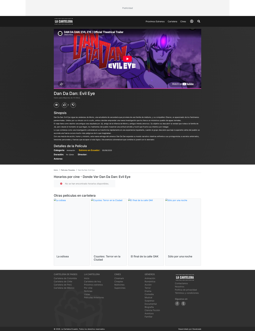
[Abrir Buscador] (198, 21)
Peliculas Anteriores (94, 297)
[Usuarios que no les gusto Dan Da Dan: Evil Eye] (73, 105)
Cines (183, 21)
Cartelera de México (64, 288)
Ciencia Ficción (152, 310)
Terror (148, 288)
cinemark (119, 278)
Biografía (149, 307)
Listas (87, 294)
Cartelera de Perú (63, 284)
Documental (151, 304)
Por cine (88, 288)
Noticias (88, 291)
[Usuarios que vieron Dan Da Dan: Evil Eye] (56, 105)
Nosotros (179, 286)
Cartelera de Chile (63, 281)
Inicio (86, 278)
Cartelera (172, 21)
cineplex (118, 281)
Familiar (148, 316)
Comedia (149, 294)
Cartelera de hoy (92, 281)
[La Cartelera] (64, 21)
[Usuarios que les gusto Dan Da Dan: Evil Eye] (64, 105)
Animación (150, 278)
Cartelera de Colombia (65, 278)
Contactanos (181, 283)
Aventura (149, 313)
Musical (148, 297)
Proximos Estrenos (155, 21)
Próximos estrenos (93, 284)
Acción (148, 284)
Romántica (150, 281)
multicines (119, 284)
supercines (119, 288)
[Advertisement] (128, 8)
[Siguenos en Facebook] (177, 303)
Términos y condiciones (187, 293)
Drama (148, 291)
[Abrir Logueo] (191, 21)
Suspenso (149, 300)
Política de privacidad (186, 289)
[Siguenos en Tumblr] (183, 303)
